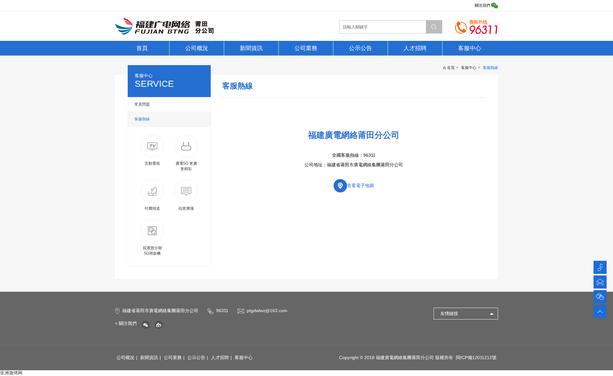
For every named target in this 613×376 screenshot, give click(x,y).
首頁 (142, 48)
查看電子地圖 (360, 185)
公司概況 (196, 48)
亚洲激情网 (11, 372)
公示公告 (360, 48)
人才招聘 (415, 48)
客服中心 (469, 48)
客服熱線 (142, 119)
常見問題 (142, 104)
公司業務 (305, 48)
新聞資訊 (251, 48)
